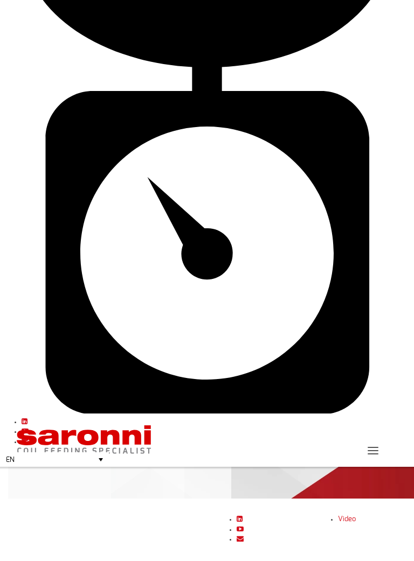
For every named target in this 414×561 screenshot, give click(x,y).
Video (347, 519)
